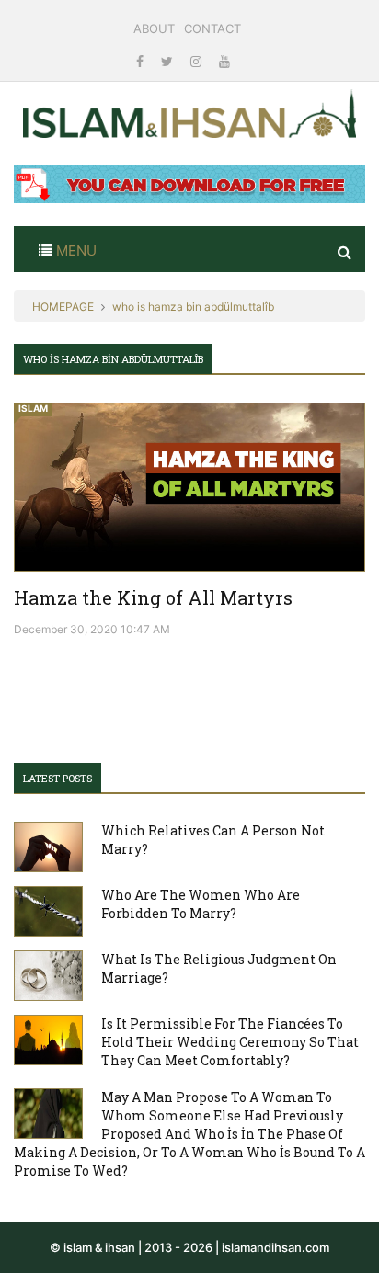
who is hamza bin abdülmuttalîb (193, 306)
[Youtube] (224, 61)
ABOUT (154, 28)
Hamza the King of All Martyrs (153, 597)
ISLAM (33, 408)
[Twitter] (169, 61)
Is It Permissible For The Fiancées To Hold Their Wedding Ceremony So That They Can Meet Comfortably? (230, 1042)
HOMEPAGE (63, 306)
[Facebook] (141, 61)
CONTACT (212, 28)
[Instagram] (197, 61)
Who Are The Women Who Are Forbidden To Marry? (200, 904)
